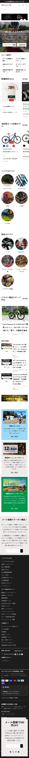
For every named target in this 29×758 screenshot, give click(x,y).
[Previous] (21, 20)
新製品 (22, 333)
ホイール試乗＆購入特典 (8, 617)
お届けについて (5, 634)
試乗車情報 (4, 598)
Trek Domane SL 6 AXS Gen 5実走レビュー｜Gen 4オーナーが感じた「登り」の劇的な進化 (15, 327)
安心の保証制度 (5, 567)
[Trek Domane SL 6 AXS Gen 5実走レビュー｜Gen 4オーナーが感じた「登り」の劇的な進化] (15, 313)
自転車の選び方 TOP (8, 71)
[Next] (24, 20)
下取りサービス (5, 606)
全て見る (25, 79)
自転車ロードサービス (7, 595)
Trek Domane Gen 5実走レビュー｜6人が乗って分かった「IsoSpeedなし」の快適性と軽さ (20, 347)
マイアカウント (5, 585)
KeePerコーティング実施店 (8, 614)
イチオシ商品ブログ (21, 60)
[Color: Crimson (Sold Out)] (13, 146)
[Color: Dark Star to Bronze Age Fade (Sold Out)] (24, 146)
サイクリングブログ (21, 65)
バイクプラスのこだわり (8, 561)
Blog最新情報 (5, 580)
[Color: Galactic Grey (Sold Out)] (7, 146)
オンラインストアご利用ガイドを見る (9, 698)
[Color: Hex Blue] (4, 146)
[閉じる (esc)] (27, 718)
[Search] (26, 9)
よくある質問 (5, 629)
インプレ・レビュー (11, 333)
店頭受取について (6, 637)
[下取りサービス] (14, 417)
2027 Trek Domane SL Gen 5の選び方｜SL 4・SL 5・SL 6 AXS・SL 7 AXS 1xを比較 (20, 363)
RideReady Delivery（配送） (9, 603)
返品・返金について (6, 640)
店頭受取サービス (6, 600)
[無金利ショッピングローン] (14, 449)
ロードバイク (17, 333)
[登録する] (21, 746)
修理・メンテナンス (6, 609)
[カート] (23, 5)
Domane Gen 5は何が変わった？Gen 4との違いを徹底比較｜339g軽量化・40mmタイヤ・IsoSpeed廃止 (20, 379)
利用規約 (3, 632)
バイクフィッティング (7, 611)
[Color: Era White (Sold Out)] (10, 146)
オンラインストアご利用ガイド (9, 626)
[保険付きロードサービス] (14, 485)
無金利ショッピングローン (8, 592)
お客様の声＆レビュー (7, 577)
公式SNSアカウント (6, 583)
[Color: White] (4, 103)
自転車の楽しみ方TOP (21, 71)
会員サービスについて (7, 564)
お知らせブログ (8, 64)
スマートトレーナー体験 (8, 619)
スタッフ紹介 (5, 575)
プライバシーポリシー (7, 642)
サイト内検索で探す (8, 60)
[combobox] (14, 9)
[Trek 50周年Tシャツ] (11, 98)
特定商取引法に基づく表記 (8, 645)
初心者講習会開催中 (6, 572)
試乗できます (5, 569)
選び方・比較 (24, 369)
